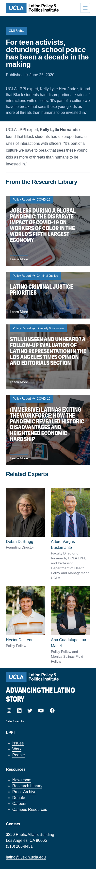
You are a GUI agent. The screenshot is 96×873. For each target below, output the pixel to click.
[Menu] (85, 8)
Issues (18, 743)
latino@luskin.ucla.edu (26, 857)
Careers (19, 803)
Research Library (27, 786)
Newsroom (21, 780)
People (18, 755)
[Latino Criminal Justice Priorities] (48, 295)
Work (16, 749)
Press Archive (24, 792)
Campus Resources (29, 809)
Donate (18, 798)
